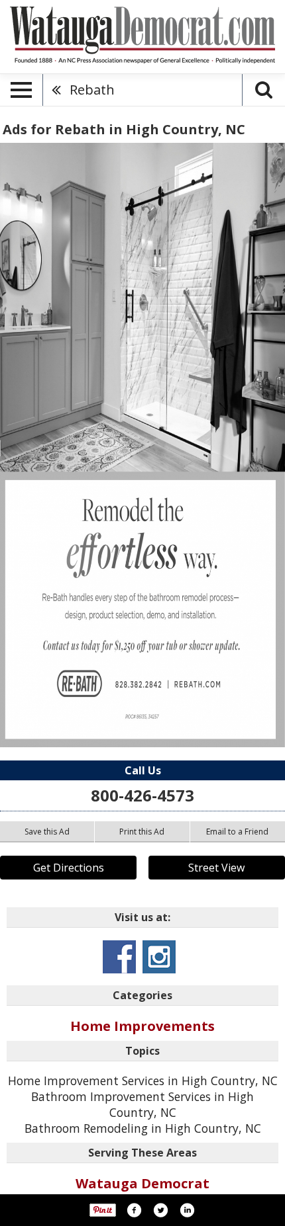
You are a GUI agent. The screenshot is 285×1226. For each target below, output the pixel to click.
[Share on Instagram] (187, 1210)
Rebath (92, 90)
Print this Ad (141, 831)
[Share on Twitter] (160, 1210)
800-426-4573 (142, 795)
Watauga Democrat (142, 1183)
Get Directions (68, 867)
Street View (216, 867)
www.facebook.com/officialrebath (119, 956)
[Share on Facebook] (133, 1210)
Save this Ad (47, 831)
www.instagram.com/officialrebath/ (159, 956)
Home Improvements (142, 1026)
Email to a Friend (237, 831)
